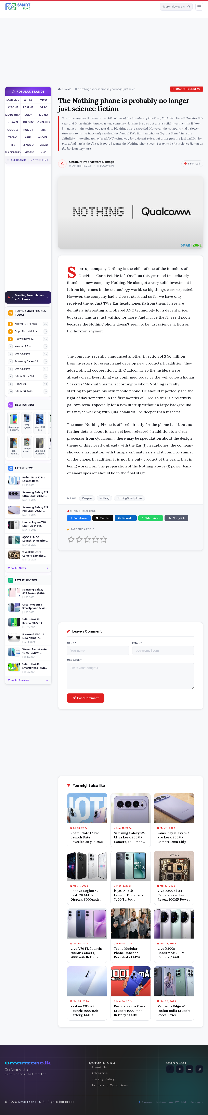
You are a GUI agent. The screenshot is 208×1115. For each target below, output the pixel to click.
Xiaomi (13, 107)
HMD (44, 152)
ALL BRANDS (18, 159)
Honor (28, 130)
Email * (137, 643)
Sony (28, 115)
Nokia (43, 115)
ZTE (43, 130)
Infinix (28, 122)
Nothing (104, 498)
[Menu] (199, 7)
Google (12, 130)
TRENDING (41, 159)
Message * (74, 660)
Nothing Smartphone (129, 498)
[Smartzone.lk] (81, 7)
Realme (28, 107)
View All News (17, 568)
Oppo (43, 107)
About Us (99, 1067)
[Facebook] (170, 1069)
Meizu (43, 145)
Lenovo (28, 145)
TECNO (12, 137)
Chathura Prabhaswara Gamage (92, 161)
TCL (13, 145)
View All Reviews (18, 680)
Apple (28, 100)
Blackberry (13, 152)
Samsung (13, 100)
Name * (71, 643)
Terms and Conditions (110, 1085)
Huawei (13, 122)
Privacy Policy (103, 1079)
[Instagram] (199, 1069)
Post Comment (88, 698)
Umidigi (28, 152)
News (67, 89)
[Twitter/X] (180, 1069)
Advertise (100, 1073)
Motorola (12, 115)
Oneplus (43, 122)
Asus (28, 137)
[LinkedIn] (189, 1069)
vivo (43, 100)
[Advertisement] (97, 46)
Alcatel (43, 137)
